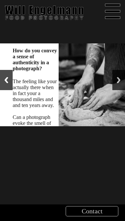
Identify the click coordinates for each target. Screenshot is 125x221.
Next (118, 80)
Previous (6, 80)
